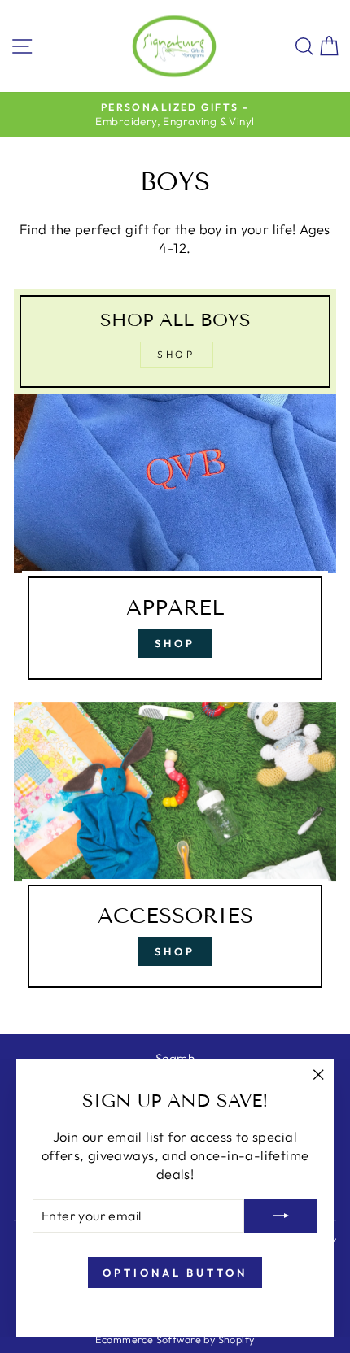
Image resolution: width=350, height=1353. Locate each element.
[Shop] (175, 544)
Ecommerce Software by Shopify (174, 1339)
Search (175, 1058)
